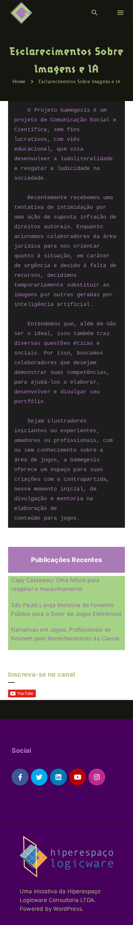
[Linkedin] (58, 777)
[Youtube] (77, 777)
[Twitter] (39, 777)
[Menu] (120, 13)
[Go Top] (121, 910)
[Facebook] (20, 777)
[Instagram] (96, 777)
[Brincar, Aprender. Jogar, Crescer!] (21, 13)
